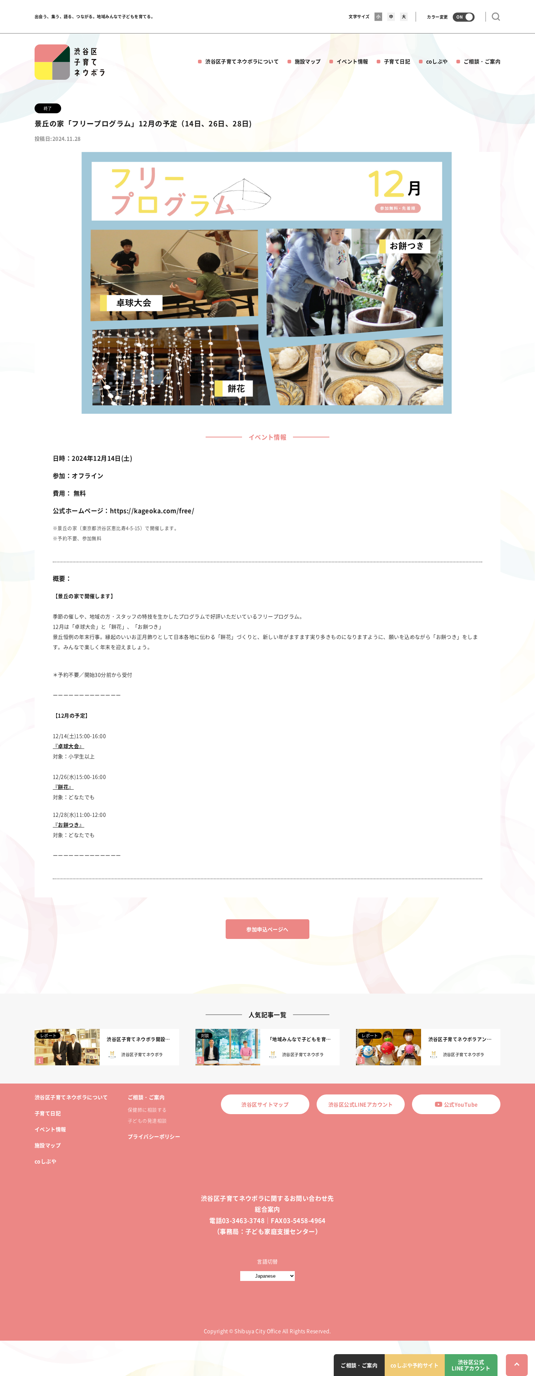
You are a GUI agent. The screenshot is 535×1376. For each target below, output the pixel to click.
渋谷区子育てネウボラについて (242, 61)
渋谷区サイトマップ (265, 1104)
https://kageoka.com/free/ (152, 510)
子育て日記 (397, 61)
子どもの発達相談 (147, 1120)
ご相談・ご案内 (482, 61)
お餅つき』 (71, 824)
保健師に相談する (147, 1109)
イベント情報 (352, 61)
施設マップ (308, 61)
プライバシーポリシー (154, 1136)
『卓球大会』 (68, 746)
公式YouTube (461, 1104)
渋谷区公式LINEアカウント (360, 1104)
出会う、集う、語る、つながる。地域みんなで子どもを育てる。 (95, 16)
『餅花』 (63, 786)
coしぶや (437, 61)
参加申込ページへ (267, 929)
